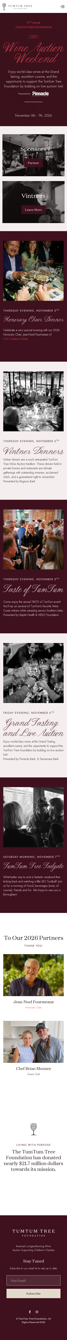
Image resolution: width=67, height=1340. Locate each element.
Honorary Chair (33, 1007)
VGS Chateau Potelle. (15, 339)
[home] (17, 6)
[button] (48, 6)
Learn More (33, 209)
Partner (33, 163)
